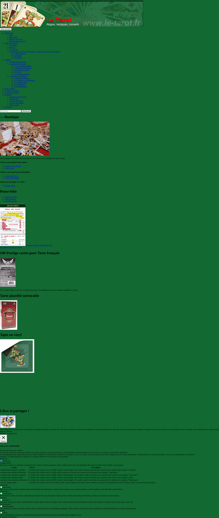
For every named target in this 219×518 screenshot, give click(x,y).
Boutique (8, 95)
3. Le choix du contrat (22, 70)
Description (13, 37)
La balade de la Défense (17, 76)
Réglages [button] (3, 434)
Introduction (9, 33)
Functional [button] (4, 485)
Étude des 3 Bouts (11, 43)
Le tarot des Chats (11, 176)
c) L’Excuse (13, 49)
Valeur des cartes (11, 197)
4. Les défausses (19, 84)
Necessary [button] (3, 459)
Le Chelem (18, 58)
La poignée (18, 56)
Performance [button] (4, 491)
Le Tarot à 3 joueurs (12, 91)
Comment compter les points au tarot (39, 245)
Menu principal (5, 29)
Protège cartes (14, 105)
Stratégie (8, 60)
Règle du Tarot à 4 (15, 39)
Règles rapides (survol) (17, 41)
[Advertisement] (68, 390)
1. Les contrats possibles (22, 66)
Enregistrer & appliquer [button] (8, 517)
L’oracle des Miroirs (16, 103)
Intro (11, 35)
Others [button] (2, 510)
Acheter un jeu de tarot (13, 166)
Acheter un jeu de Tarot (17, 97)
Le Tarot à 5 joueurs (12, 93)
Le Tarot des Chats (16, 101)
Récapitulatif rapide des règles (11, 247)
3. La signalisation (20, 82)
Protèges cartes (10, 186)
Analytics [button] (3, 498)
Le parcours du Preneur (17, 64)
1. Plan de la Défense (21, 78)
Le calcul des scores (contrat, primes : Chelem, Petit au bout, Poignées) (34, 52)
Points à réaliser (10, 199)
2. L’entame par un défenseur (24, 80)
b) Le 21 (12, 47)
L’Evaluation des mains (17, 62)
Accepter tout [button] (12, 434)
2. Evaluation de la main (22, 68)
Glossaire (8, 107)
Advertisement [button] (5, 504)
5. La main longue (20, 86)
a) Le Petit (13, 45)
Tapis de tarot (14, 99)
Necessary (6, 461)
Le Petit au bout (19, 54)
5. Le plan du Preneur (21, 74)
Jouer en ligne (10, 89)
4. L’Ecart (17, 72)
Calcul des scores (11, 201)
